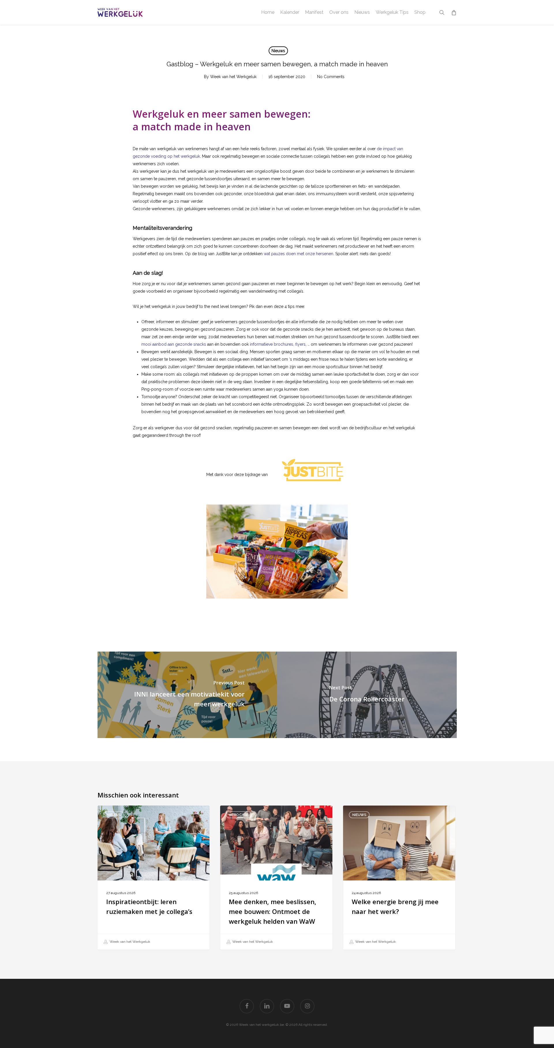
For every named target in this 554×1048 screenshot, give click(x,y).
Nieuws (278, 50)
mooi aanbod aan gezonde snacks (173, 344)
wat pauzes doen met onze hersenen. (299, 253)
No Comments (331, 76)
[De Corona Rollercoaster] (367, 695)
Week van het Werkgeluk (233, 76)
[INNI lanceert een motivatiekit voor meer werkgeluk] (187, 695)
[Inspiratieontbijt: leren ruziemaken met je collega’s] (153, 878)
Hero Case (238, 815)
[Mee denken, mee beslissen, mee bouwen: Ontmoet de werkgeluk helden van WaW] (276, 878)
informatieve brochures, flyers (278, 344)
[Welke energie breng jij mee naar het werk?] (399, 878)
